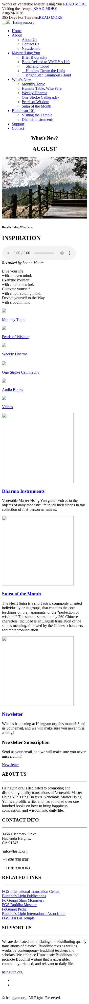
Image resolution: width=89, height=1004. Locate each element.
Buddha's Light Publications (24, 896)
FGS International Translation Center (31, 891)
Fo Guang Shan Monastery (23, 900)
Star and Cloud (35, 66)
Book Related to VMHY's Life (46, 62)
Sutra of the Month (36, 106)
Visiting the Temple (37, 115)
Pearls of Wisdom (35, 102)
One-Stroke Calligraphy (40, 97)
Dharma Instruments (37, 119)
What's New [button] (21, 79)
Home (17, 31)
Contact (18, 128)
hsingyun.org (12, 972)
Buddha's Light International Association (34, 914)
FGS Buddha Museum (19, 905)
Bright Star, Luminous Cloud (46, 75)
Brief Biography (34, 57)
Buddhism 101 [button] (23, 111)
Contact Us (30, 44)
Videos (7, 407)
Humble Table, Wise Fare (42, 88)
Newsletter (12, 714)
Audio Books (12, 389)
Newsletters (31, 48)
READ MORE (75, 4)
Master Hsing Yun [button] (26, 53)
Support (18, 124)
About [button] (17, 35)
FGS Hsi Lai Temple (18, 918)
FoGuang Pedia (14, 909)
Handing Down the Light (43, 71)
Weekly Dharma (34, 93)
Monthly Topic (33, 84)
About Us (29, 39)
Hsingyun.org (22, 22)
